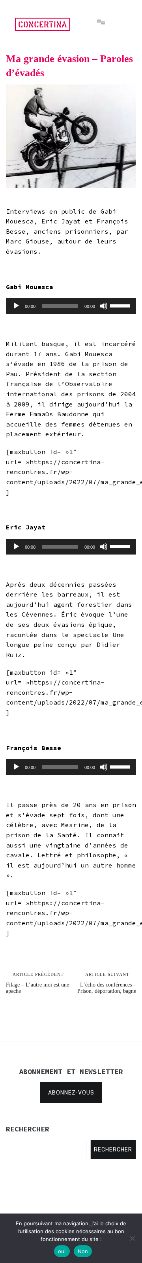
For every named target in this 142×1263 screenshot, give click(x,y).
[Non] (132, 1238)
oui (62, 1251)
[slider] (121, 305)
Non (83, 1251)
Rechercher (113, 1149)
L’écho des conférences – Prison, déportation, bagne (106, 983)
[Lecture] (16, 306)
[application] (71, 306)
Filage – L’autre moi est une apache (37, 983)
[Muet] (104, 306)
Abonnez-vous (71, 1092)
